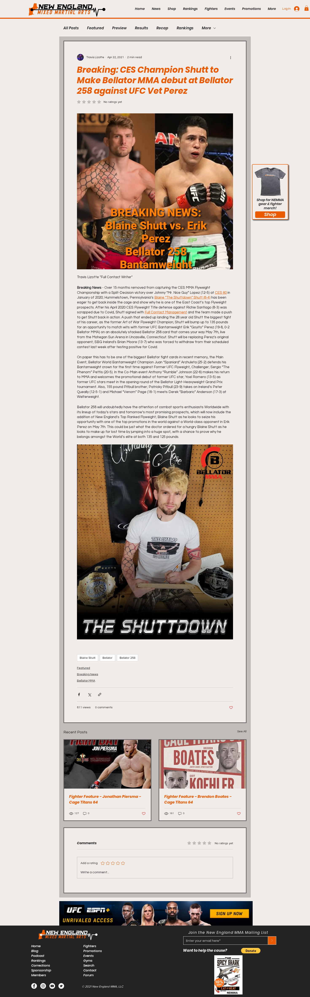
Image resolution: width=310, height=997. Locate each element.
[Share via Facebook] (79, 694)
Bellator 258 (127, 657)
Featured (95, 28)
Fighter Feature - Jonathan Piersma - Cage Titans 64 (105, 799)
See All (242, 731)
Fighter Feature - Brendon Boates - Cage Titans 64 (198, 799)
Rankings (185, 28)
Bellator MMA (86, 680)
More (206, 28)
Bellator (107, 657)
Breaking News (87, 674)
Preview (119, 28)
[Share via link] (100, 694)
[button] (306, 8)
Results (141, 28)
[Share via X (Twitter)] (89, 694)
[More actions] (230, 57)
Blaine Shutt (87, 657)
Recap (162, 28)
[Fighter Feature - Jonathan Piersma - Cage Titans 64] (107, 764)
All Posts (71, 28)
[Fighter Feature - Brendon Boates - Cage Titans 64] (202, 764)
